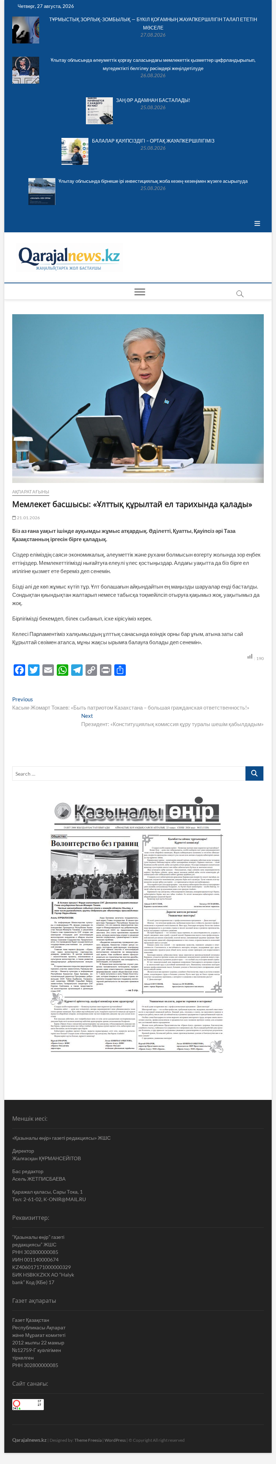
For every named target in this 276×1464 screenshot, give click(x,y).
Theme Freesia (88, 1440)
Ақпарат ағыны (31, 491)
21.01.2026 (28, 517)
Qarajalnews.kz (29, 1440)
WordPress (115, 1440)
